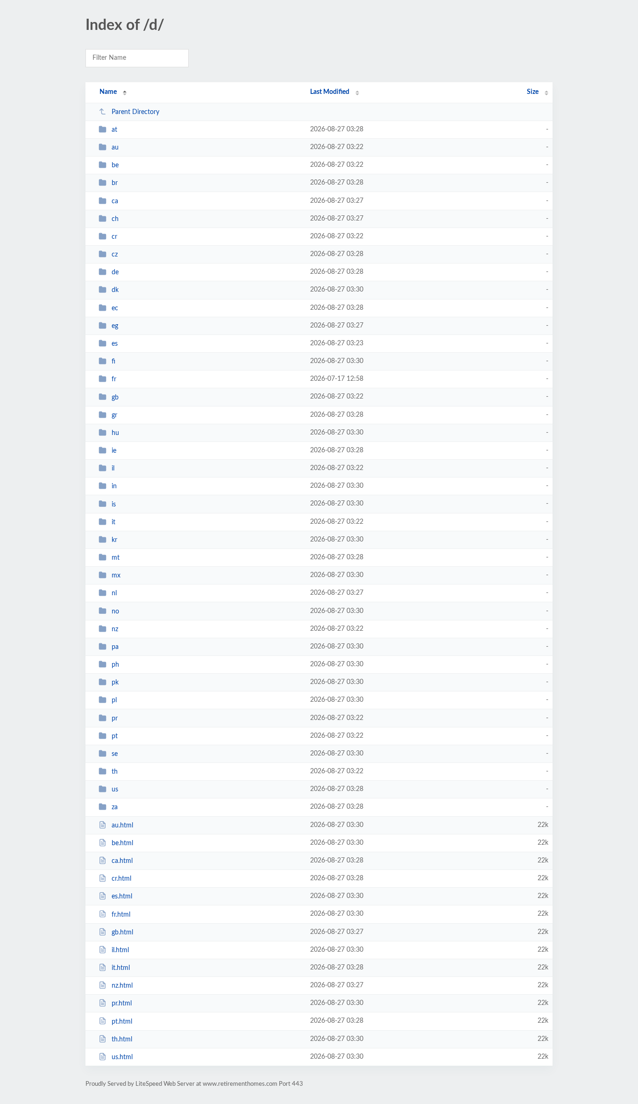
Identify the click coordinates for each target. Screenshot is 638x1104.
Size (533, 92)
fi (113, 361)
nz (115, 629)
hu (115, 433)
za (115, 807)
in (114, 486)
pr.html (122, 1003)
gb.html (122, 932)
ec (115, 308)
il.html (120, 950)
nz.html (122, 986)
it (113, 522)
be (115, 165)
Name (108, 92)
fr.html (121, 914)
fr (114, 379)
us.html (122, 1057)
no (115, 611)
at (114, 130)
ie (114, 451)
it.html (121, 968)
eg (115, 326)
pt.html (122, 1021)
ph (115, 665)
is (114, 504)
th (115, 772)
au (115, 147)
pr (115, 718)
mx (116, 575)
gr (114, 415)
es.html (122, 896)
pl (114, 700)
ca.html (122, 861)
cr (114, 237)
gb (115, 397)
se (115, 754)
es (115, 344)
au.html (122, 825)
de (115, 272)
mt (116, 558)
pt (115, 736)
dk (115, 290)
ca (115, 201)
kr (114, 540)
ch (115, 219)
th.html (122, 1039)
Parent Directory (135, 112)
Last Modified (329, 92)
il (113, 468)
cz (115, 254)
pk (115, 682)
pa (115, 647)
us (115, 789)
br (115, 183)
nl (114, 593)
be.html (122, 843)
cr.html (121, 879)
